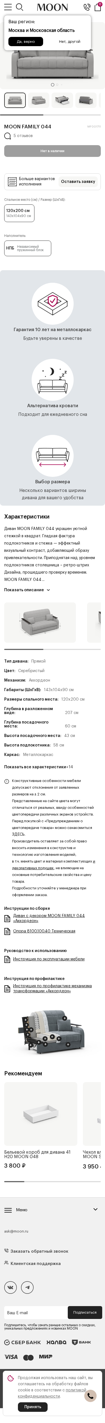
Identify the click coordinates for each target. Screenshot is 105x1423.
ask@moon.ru (16, 1231)
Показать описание (24, 590)
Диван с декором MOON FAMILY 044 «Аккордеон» (49, 918)
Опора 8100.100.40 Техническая (44, 931)
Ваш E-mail (17, 1313)
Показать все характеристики (38, 767)
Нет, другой (69, 41)
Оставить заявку (78, 182)
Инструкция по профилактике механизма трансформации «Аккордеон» (52, 988)
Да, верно (26, 41)
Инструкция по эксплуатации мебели (49, 959)
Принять (32, 1407)
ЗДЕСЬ (18, 835)
